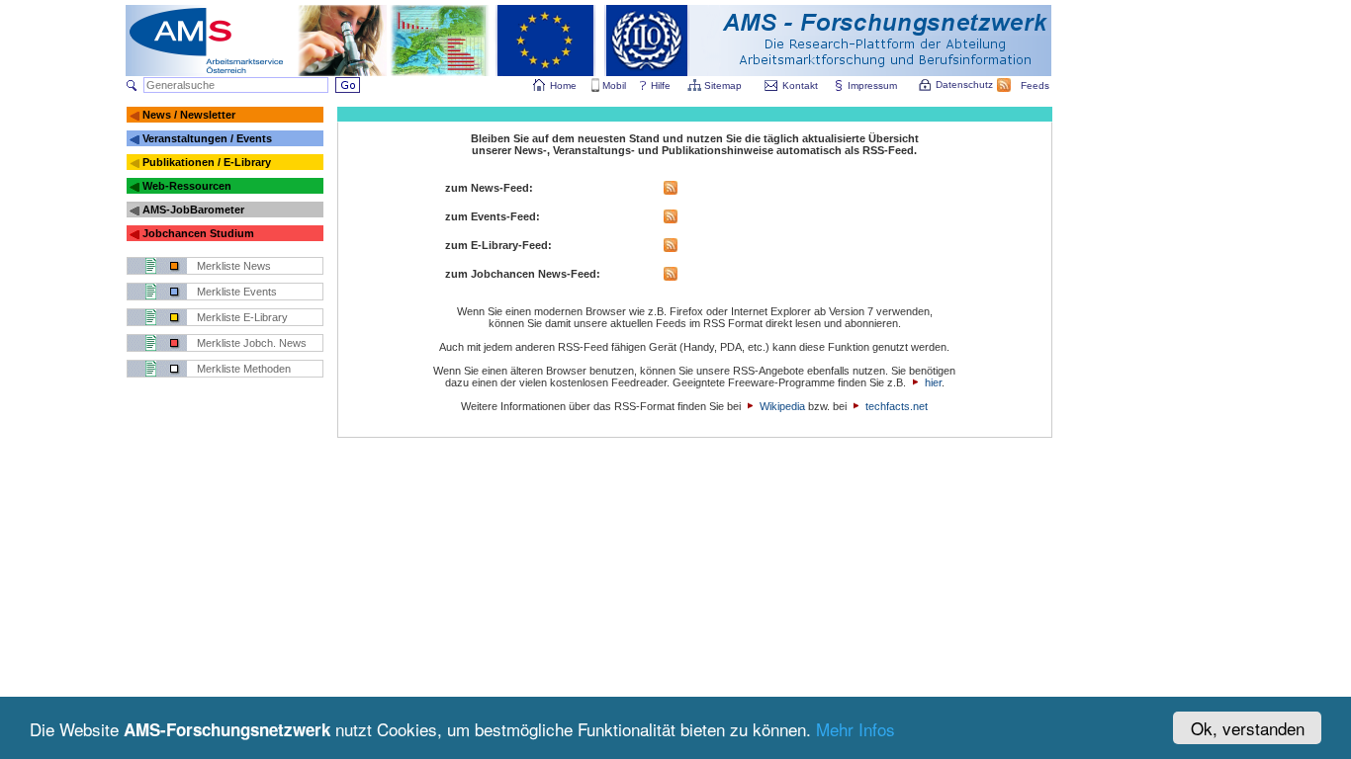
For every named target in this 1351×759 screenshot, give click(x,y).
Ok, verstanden (1248, 728)
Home (563, 85)
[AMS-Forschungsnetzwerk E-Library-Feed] (670, 248)
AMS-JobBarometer (193, 209)
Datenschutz (964, 84)
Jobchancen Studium (198, 233)
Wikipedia (782, 406)
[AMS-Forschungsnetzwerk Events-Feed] (670, 219)
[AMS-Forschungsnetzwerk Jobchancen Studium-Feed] (670, 277)
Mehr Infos (855, 729)
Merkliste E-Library (242, 317)
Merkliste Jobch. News (252, 343)
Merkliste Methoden (244, 369)
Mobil (614, 85)
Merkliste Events (237, 291)
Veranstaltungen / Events (207, 138)
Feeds (1035, 85)
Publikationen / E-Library (206, 162)
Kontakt (800, 85)
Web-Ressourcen (186, 186)
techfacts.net (896, 406)
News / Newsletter (188, 115)
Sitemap (723, 85)
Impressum (872, 85)
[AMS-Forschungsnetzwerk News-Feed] (670, 191)
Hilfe (661, 85)
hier (933, 382)
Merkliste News (234, 266)
